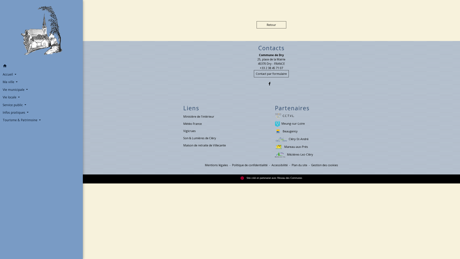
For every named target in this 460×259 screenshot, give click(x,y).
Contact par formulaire (271, 74)
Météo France (192, 124)
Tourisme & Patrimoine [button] (20, 120)
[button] (41, 66)
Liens (191, 108)
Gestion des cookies (324, 165)
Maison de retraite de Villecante (204, 145)
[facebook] (271, 84)
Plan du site (299, 165)
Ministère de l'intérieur (198, 117)
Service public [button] (13, 105)
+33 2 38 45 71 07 (271, 68)
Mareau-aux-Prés (296, 147)
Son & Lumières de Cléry (199, 138)
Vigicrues (189, 131)
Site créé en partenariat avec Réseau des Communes (274, 178)
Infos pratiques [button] (14, 112)
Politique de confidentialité (250, 165)
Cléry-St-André (299, 139)
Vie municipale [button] (14, 89)
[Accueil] (41, 31)
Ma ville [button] (9, 82)
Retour (271, 25)
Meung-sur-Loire (293, 124)
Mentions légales (216, 165)
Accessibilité (280, 165)
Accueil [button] (8, 74)
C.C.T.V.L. (288, 116)
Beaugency (290, 131)
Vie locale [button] (10, 97)
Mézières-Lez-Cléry (300, 154)
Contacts (271, 48)
